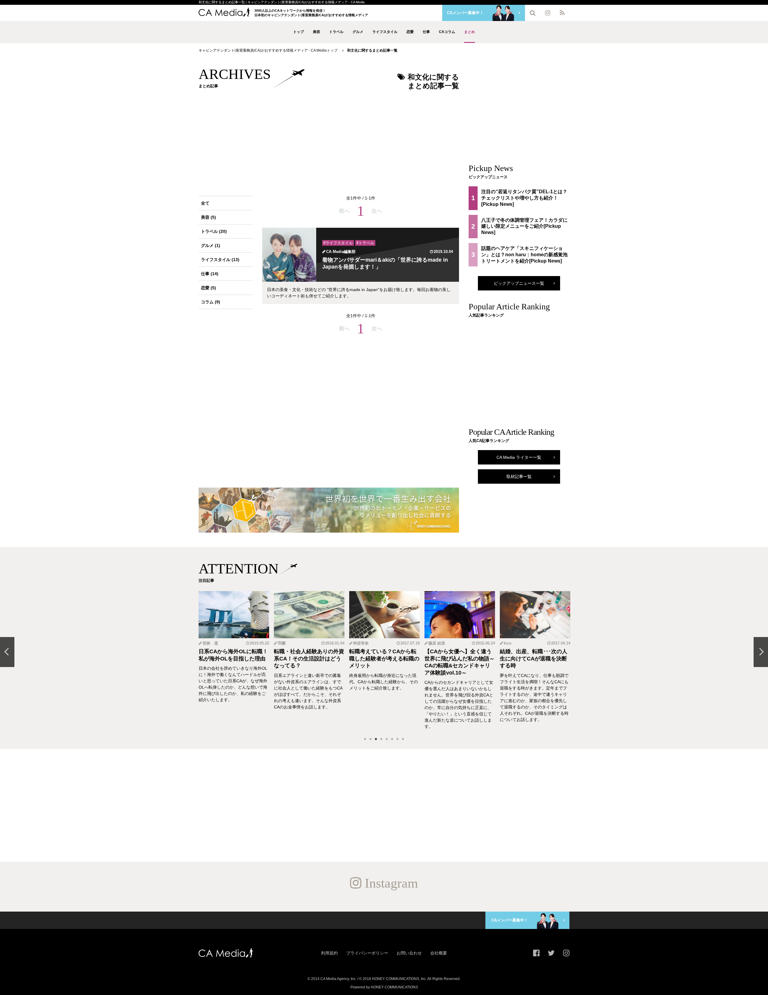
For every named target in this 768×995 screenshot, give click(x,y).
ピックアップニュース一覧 (519, 283)
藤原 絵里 (361, 643)
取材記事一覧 (519, 476)
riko (507, 643)
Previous (7, 652)
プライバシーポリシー (367, 953)
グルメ (357, 32)
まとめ (469, 32)
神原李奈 (285, 643)
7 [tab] (397, 739)
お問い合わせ (409, 953)
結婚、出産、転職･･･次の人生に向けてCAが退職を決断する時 (458, 658)
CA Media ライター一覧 (518, 457)
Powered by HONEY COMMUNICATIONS (384, 987)
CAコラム (447, 32)
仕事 (426, 32)
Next (761, 652)
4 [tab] (381, 739)
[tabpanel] (234, 660)
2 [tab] (370, 739)
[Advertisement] (329, 140)
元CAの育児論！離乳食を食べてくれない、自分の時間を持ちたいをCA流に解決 (535, 658)
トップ (298, 32)
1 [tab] (365, 739)
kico (432, 643)
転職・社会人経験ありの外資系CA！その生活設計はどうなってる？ (234, 658)
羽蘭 (206, 643)
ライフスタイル (385, 32)
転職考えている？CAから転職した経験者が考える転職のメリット (309, 658)
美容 (316, 32)
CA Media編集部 (341, 251)
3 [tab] (376, 739)
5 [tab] (387, 739)
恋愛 (410, 32)
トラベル (336, 32)
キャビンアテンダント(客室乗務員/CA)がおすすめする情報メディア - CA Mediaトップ (268, 50)
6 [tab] (392, 739)
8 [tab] (403, 739)
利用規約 (329, 953)
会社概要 (438, 953)
